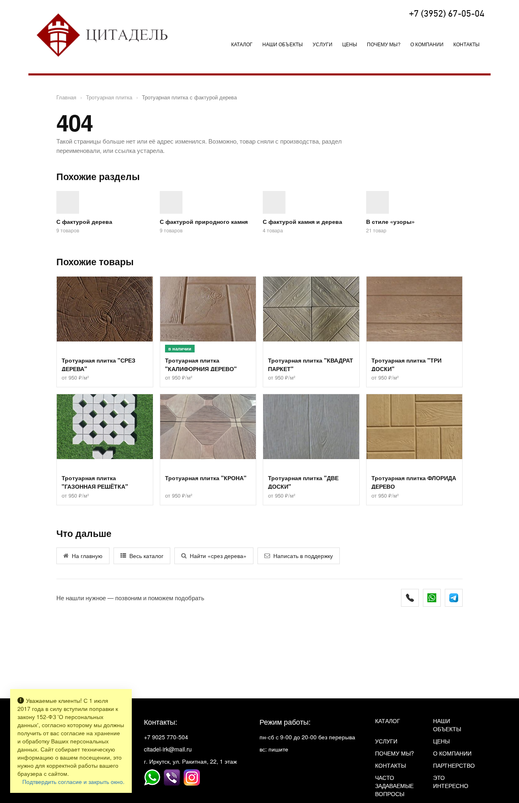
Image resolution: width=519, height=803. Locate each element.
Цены (349, 44)
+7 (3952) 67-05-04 (447, 14)
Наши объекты (282, 44)
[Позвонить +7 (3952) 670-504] (410, 598)
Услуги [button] (322, 44)
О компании (427, 44)
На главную (87, 556)
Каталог (242, 44)
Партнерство (454, 765)
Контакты (466, 44)
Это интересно (450, 781)
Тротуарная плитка (109, 97)
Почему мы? (384, 44)
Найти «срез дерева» (218, 556)
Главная (66, 97)
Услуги (386, 741)
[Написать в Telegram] (454, 598)
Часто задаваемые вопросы (394, 785)
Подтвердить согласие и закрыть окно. (73, 781)
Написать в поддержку (303, 556)
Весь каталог (146, 556)
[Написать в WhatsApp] (432, 598)
